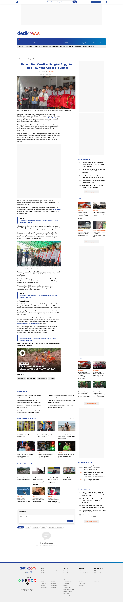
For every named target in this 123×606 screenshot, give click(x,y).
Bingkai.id (66, 585)
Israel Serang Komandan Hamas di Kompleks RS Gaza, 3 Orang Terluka (93, 176)
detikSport (43, 581)
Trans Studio (67, 583)
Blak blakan (67, 43)
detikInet (43, 577)
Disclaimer (81, 585)
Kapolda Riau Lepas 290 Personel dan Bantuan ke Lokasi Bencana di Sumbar (37, 339)
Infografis (84, 43)
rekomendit (66, 593)
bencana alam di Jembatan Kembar (46, 118)
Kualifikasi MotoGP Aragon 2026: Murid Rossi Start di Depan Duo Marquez (53, 480)
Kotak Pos (81, 577)
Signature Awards (68, 579)
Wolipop (53, 577)
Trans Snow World (68, 581)
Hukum (50, 43)
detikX (55, 43)
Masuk (103, 2)
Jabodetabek (32, 43)
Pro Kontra (76, 43)
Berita (25, 43)
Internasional (42, 43)
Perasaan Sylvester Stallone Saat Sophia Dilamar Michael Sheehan (38, 500)
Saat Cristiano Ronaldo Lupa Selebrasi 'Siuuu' (25, 435)
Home (20, 43)
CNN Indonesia (97, 570)
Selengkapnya (71, 418)
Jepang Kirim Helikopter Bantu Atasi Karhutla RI (45, 435)
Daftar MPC (95, 2)
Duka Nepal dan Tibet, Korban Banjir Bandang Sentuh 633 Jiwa (23, 479)
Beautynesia (96, 577)
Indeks (99, 43)
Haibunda (96, 575)
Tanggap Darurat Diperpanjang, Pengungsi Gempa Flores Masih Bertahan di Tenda (84, 215)
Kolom (61, 43)
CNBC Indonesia (97, 572)
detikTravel (54, 570)
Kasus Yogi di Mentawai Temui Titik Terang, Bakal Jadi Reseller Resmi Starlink (54, 500)
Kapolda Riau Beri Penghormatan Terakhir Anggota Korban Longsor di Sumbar (38, 221)
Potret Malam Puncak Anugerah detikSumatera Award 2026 (99, 234)
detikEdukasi (44, 572)
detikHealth (54, 575)
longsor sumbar (42, 378)
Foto (89, 43)
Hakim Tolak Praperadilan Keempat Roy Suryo (92, 480)
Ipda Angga (57, 210)
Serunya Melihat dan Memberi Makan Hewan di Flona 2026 (68, 479)
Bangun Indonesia (88, 46)
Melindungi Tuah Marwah (32, 59)
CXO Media (96, 581)
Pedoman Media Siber (84, 572)
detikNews (20, 59)
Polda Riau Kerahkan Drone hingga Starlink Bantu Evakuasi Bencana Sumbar (38, 296)
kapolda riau (21, 378)
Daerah (36, 46)
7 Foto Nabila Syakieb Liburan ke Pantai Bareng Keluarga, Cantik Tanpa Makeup (66, 436)
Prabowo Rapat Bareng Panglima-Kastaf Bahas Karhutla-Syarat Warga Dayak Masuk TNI (93, 164)
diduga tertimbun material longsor (28, 324)
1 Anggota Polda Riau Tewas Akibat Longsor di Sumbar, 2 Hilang (61, 396)
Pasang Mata (67, 572)
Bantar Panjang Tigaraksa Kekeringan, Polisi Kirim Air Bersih (94, 181)
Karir (80, 575)
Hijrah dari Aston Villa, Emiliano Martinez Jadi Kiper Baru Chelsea (66, 456)
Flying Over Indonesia (69, 589)
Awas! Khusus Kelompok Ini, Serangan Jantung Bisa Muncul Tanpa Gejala (23, 500)
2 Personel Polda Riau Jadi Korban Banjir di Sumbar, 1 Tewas (29, 406)
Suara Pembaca (46, 46)
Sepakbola (43, 583)
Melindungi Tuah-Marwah (73, 46)
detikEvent (66, 577)
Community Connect (68, 595)
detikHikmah (54, 585)
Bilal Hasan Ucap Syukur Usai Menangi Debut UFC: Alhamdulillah (25, 456)
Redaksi (80, 570)
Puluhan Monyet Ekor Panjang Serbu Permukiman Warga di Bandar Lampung (93, 171)
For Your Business (68, 591)
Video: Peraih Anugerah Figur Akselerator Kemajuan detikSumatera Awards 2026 (84, 395)
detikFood (53, 572)
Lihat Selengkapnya (90, 192)
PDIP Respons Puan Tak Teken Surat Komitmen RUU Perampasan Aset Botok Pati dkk (94, 474)
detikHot (43, 579)
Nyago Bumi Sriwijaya (58, 46)
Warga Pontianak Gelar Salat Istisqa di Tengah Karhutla (99, 214)
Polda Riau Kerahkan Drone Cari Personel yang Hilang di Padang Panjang (60, 406)
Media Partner (82, 579)
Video (94, 43)
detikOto (43, 585)
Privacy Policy (82, 583)
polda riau (52, 378)
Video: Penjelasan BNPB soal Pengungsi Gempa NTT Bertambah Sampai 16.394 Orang (84, 375)
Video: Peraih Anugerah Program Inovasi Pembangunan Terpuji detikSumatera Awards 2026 (99, 395)
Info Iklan (81, 581)
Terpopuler (29, 46)
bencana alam (31, 378)
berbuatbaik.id (67, 570)
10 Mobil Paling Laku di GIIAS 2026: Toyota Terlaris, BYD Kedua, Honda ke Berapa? (45, 456)
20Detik (53, 581)
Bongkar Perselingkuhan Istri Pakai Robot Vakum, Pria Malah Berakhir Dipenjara (38, 481)
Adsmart (21, 46)
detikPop (53, 587)
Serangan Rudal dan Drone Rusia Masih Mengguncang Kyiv (83, 233)
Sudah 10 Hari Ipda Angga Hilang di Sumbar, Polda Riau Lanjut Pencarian (61, 401)
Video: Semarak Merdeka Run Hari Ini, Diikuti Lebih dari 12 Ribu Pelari (98, 374)
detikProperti (44, 587)
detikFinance (44, 575)
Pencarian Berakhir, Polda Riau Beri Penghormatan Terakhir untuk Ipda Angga (28, 401)
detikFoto (53, 583)
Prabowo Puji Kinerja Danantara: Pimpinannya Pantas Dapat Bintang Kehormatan (94, 467)
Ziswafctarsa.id (67, 587)
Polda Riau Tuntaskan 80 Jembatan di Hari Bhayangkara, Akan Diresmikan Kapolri (29, 411)
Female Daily (97, 579)
